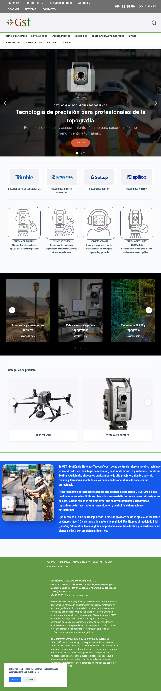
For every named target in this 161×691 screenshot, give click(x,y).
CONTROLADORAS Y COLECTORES (108, 36)
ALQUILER (84, 3)
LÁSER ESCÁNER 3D (61, 36)
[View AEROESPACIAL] (43, 404)
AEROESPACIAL (13, 42)
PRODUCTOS (33, 3)
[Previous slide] (13, 402)
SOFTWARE (52, 42)
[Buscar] (154, 22)
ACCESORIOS (81, 36)
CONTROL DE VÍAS (33, 42)
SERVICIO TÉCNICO (61, 3)
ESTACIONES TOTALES (16, 36)
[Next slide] (148, 402)
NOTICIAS (30, 9)
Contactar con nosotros (76, 595)
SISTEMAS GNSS (39, 36)
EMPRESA (13, 3)
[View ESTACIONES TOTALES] (117, 404)
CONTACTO (49, 9)
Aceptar (15, 679)
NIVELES (132, 36)
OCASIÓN (13, 9)
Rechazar (29, 679)
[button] (4, 102)
